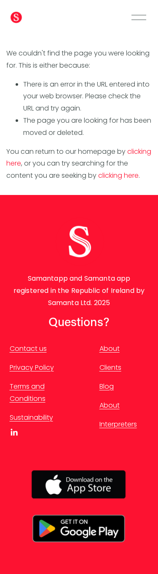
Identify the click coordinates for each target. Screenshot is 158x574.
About (109, 348)
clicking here (118, 175)
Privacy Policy (32, 367)
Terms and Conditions (28, 392)
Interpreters (118, 424)
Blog (106, 386)
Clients (110, 367)
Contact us (28, 348)
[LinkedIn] (14, 432)
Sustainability (31, 417)
